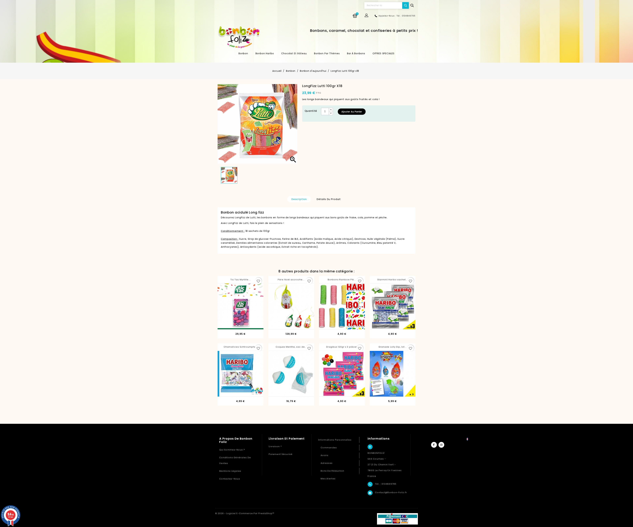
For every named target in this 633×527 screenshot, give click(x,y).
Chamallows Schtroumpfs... (240, 346)
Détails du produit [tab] (329, 199)
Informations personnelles (334, 439)
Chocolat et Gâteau (294, 53)
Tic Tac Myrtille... (240, 279)
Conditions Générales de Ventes (235, 460)
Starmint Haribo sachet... (392, 279)
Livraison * (275, 446)
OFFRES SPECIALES (383, 53)
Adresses (326, 463)
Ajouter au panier (351, 111)
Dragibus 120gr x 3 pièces (342, 346)
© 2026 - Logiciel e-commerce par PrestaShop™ (244, 513)
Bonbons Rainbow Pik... (342, 279)
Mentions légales (230, 471)
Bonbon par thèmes (327, 53)
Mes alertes (328, 478)
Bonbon (243, 53)
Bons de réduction (332, 470)
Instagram (441, 445)
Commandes (329, 447)
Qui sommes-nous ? (232, 449)
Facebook (434, 445)
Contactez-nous (229, 478)
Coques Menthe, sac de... (291, 346)
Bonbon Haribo (265, 53)
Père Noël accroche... (291, 279)
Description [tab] (299, 199)
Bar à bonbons (356, 53)
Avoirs (325, 455)
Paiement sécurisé (281, 454)
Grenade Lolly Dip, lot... (392, 346)
